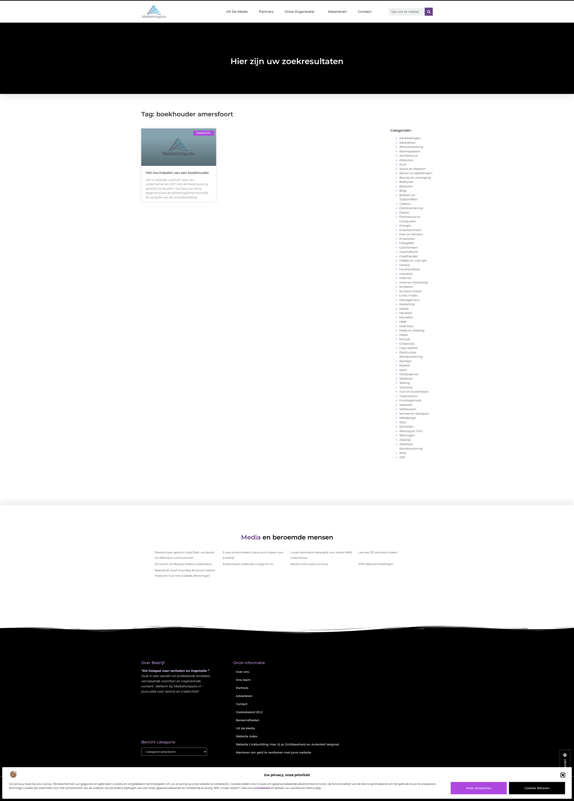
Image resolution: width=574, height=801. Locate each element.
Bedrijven (406, 182)
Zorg (402, 453)
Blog (402, 190)
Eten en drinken (411, 234)
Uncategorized (410, 400)
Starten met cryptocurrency (309, 564)
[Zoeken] (429, 12)
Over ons (242, 671)
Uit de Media (245, 728)
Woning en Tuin (411, 431)
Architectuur (408, 155)
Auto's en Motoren (412, 169)
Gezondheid (408, 251)
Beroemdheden (247, 720)
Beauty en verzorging (415, 177)
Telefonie (406, 378)
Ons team (243, 680)
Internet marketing (413, 282)
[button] (563, 775)
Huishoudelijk (409, 269)
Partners (266, 11)
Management (409, 300)
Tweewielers (408, 396)
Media (404, 308)
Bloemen (406, 186)
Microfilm (406, 317)
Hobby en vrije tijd (412, 260)
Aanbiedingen (410, 138)
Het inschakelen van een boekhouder (177, 173)
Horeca (404, 265)
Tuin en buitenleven (414, 391)
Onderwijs (406, 343)
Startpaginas (408, 374)
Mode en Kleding (411, 330)
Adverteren (337, 11)
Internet (405, 278)
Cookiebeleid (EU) (249, 712)
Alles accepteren (478, 788)
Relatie (404, 365)
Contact (365, 11)
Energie (405, 225)
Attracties (406, 160)
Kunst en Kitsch (410, 291)
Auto (402, 164)
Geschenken (408, 247)
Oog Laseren (408, 348)
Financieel (407, 238)
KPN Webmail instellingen (375, 564)
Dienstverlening (411, 208)
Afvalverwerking (411, 147)
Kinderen (406, 286)
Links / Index (408, 295)
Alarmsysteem (409, 151)
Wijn (402, 422)
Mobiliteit (406, 326)
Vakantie (405, 405)
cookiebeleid (261, 788)
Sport (403, 370)
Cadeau (405, 204)
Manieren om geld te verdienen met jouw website (273, 752)
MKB (402, 321)
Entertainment (410, 230)
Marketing (407, 304)
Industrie (406, 273)
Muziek (404, 339)
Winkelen (406, 426)
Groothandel (408, 256)
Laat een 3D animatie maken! (378, 552)
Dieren (404, 212)
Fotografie (406, 243)
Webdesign (407, 418)
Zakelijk (405, 440)
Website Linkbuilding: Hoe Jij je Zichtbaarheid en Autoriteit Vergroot (287, 744)
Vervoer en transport (414, 413)
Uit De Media (237, 11)
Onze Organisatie (299, 11)
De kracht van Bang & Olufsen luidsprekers (183, 564)
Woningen (407, 435)
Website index (246, 736)
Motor (403, 335)
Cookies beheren (537, 788)
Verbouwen (407, 409)
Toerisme (406, 387)
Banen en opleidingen (416, 173)
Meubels (405, 313)
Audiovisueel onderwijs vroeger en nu (248, 564)
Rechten (405, 361)
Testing (404, 383)
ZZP (402, 457)
